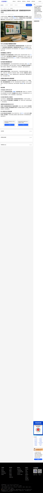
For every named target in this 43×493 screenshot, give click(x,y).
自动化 (14, 57)
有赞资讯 (2, 488)
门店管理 (40, 441)
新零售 (1, 8)
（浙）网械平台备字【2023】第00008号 (13, 490)
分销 (13, 16)
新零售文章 (5, 8)
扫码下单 (22, 113)
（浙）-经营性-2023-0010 (28, 490)
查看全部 (30, 131)
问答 (8, 8)
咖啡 (40, 445)
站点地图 (9, 488)
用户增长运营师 (41, 442)
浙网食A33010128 (21, 490)
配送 (23, 83)
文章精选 (36, 445)
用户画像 (25, 48)
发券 (8, 74)
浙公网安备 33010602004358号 (6, 489)
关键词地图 (12, 488)
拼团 (28, 63)
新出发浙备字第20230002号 (4, 490)
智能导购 (36, 441)
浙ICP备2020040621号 (29, 489)
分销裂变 (14, 91)
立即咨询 (38, 459)
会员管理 (36, 442)
